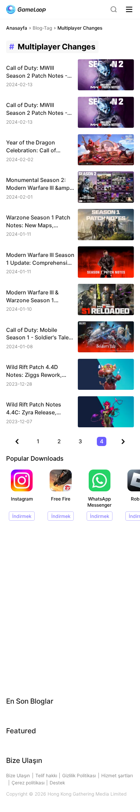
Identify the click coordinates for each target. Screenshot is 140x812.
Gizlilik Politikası (79, 775)
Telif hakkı (46, 775)
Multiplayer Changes (79, 28)
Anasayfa (16, 28)
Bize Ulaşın (18, 775)
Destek (57, 782)
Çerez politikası (28, 782)
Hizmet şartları (117, 775)
